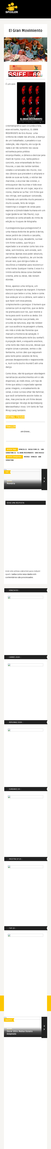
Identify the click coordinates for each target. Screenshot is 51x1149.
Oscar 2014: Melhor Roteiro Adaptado (19, 1032)
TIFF (7, 472)
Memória (11, 483)
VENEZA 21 (23, 449)
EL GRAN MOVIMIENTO (25, 453)
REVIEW (26, 457)
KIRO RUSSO (39, 453)
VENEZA (34, 457)
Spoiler (9, 481)
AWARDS (8, 1020)
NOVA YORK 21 (33, 449)
